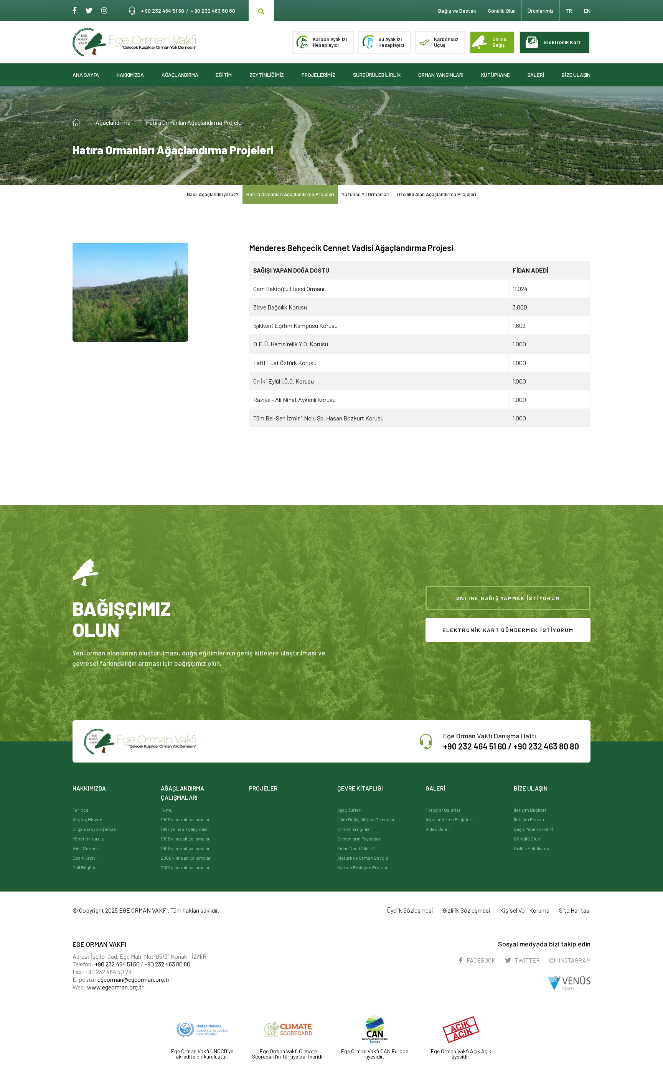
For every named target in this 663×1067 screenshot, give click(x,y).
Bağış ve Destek (457, 10)
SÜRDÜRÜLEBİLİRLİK (377, 74)
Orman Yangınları (355, 829)
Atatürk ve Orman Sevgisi (363, 857)
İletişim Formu (529, 819)
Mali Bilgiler (84, 867)
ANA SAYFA (86, 74)
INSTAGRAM (573, 960)
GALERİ (536, 74)
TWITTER (527, 960)
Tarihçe (81, 809)
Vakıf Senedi (85, 848)
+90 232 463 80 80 (546, 746)
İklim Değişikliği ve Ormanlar (366, 819)
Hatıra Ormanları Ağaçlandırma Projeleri (195, 122)
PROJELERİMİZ (318, 74)
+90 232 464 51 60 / (478, 746)
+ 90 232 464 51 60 (162, 10)
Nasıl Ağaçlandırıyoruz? (213, 194)
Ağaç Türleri (349, 809)
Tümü (167, 809)
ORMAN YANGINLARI (440, 74)
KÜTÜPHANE (495, 74)
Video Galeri (438, 829)
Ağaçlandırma (113, 122)
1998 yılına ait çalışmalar (185, 838)
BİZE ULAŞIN (576, 74)
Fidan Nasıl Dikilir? (355, 848)
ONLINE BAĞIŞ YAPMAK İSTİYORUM (508, 598)
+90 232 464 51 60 (117, 964)
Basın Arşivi (85, 857)
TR (569, 10)
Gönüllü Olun (527, 838)
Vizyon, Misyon (87, 819)
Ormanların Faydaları (358, 838)
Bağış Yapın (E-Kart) (533, 829)
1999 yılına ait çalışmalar (185, 848)
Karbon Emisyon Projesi (362, 867)
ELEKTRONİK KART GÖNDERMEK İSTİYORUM (507, 630)
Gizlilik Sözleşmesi (466, 910)
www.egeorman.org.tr (115, 987)
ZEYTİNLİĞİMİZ (266, 74)
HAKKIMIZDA (130, 74)
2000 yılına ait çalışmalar (186, 857)
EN (587, 10)
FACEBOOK (480, 960)
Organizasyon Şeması (95, 829)
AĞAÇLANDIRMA (180, 74)
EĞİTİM (224, 74)
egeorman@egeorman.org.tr (133, 979)
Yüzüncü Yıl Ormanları (365, 194)
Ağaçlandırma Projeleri (449, 819)
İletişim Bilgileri (530, 809)
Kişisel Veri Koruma (524, 910)
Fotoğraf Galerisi (443, 809)
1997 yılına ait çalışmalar (185, 829)
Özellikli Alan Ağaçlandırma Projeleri (436, 194)
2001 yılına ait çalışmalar (185, 867)
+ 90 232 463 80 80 (212, 10)
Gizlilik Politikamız (532, 848)
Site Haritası (574, 910)
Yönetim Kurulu (88, 838)
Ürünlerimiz (541, 10)
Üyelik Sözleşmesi (410, 910)
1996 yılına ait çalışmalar (185, 819)
